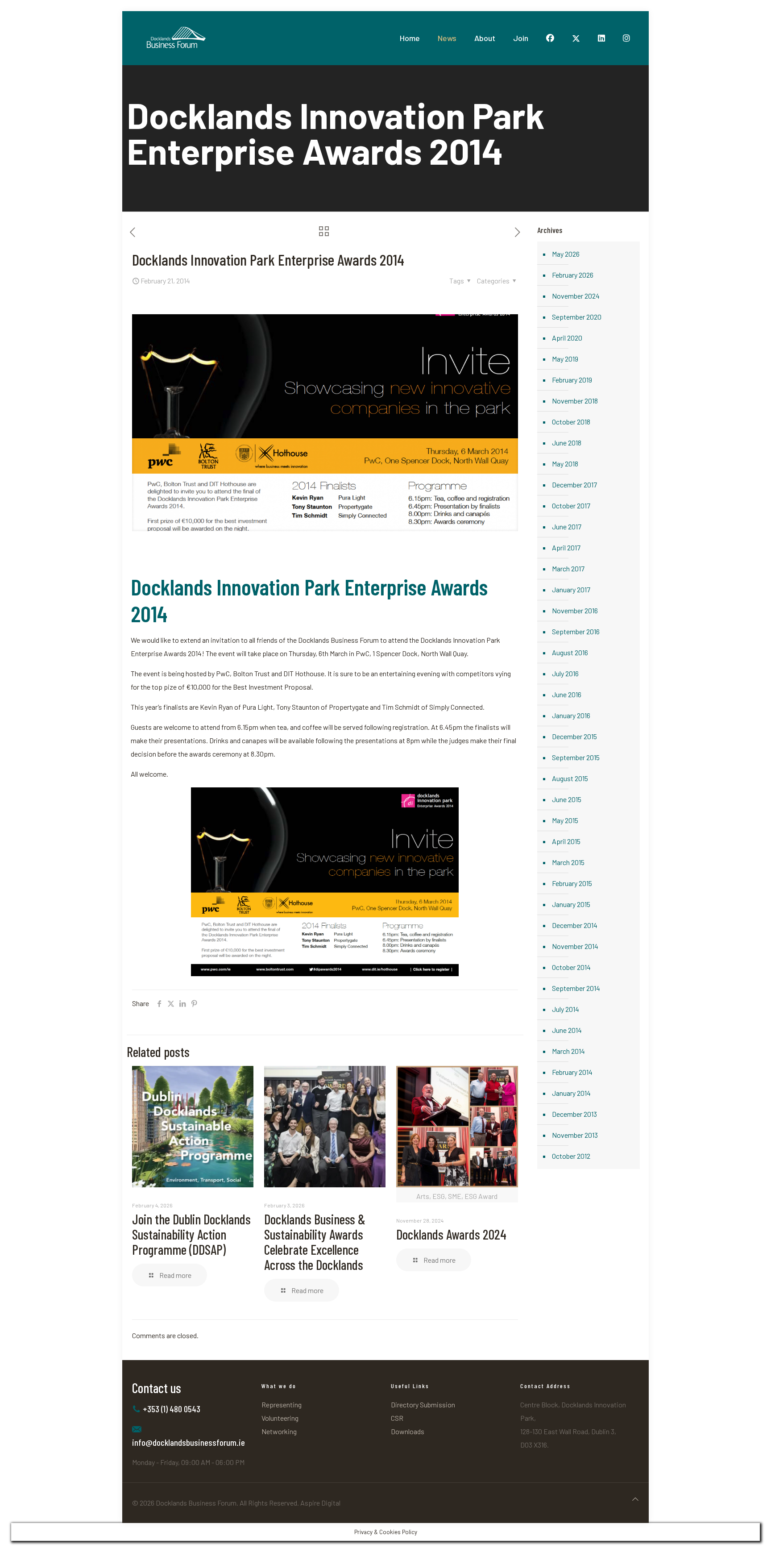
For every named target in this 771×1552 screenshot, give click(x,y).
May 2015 (565, 820)
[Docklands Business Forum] (175, 38)
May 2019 (565, 358)
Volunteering (279, 1418)
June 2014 (567, 1030)
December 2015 (574, 736)
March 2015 (568, 862)
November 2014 (575, 946)
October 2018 (571, 421)
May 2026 (566, 254)
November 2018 (575, 400)
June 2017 (566, 526)
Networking (279, 1431)
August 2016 (570, 652)
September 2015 (576, 757)
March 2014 (568, 1051)
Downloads (407, 1431)
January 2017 (571, 589)
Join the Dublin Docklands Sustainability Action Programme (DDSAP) (191, 1234)
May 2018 (565, 463)
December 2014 (574, 925)
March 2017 (568, 568)
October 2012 (571, 1156)
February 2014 (572, 1072)
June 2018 (566, 442)
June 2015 (566, 799)
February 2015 (572, 883)
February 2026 (572, 274)
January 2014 (571, 1093)
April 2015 (566, 841)
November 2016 (575, 610)
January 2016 (571, 715)
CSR (397, 1418)
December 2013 (574, 1114)
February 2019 (572, 379)
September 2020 (576, 316)
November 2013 (575, 1135)
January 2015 (571, 904)
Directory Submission (423, 1404)
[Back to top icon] (635, 1499)
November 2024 (576, 295)
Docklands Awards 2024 (451, 1234)
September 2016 (576, 631)
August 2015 (570, 778)
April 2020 (567, 337)
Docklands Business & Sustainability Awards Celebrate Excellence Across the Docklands (314, 1242)
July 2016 (565, 673)
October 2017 (571, 505)
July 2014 (565, 1009)
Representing (281, 1404)
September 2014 (576, 988)
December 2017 (574, 484)
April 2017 (566, 547)
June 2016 (566, 694)
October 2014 (571, 967)
